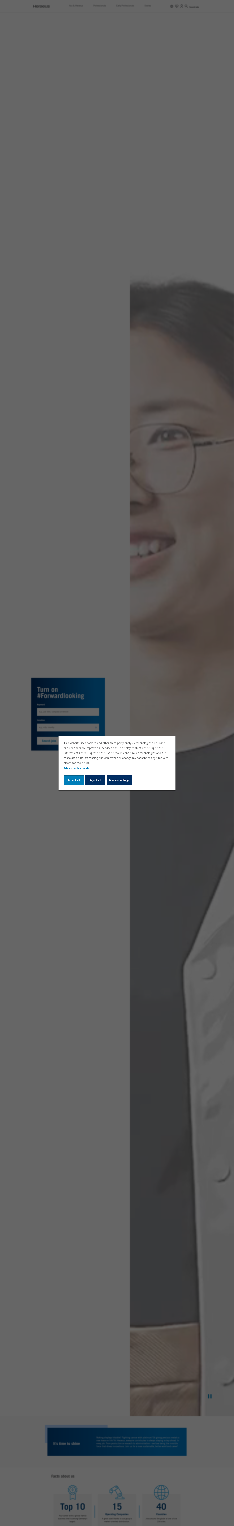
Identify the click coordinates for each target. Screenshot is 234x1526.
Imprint (86, 768)
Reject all (95, 780)
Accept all (74, 780)
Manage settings (119, 780)
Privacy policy (72, 768)
